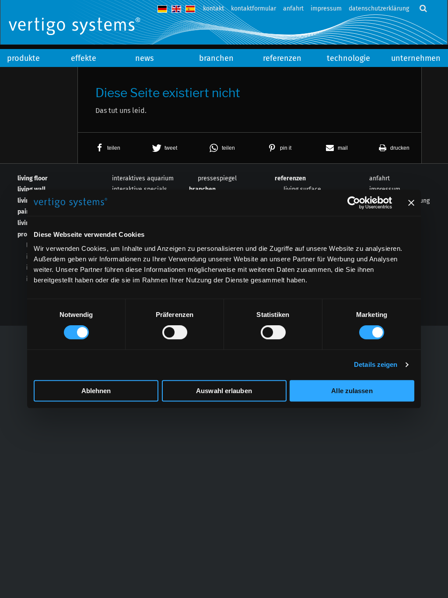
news (144, 58)
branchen (216, 58)
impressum (326, 8)
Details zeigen (375, 364)
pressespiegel (217, 178)
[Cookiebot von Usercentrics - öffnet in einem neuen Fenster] (353, 202)
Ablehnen (96, 390)
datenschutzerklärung (379, 8)
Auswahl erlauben (224, 390)
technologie (348, 58)
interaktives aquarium (143, 178)
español (190, 9)
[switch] (174, 332)
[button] (106, 148)
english (176, 9)
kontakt (213, 8)
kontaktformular (253, 8)
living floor (33, 178)
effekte (83, 58)
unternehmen (416, 58)
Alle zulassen (351, 390)
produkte (23, 58)
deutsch (162, 9)
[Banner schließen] (411, 203)
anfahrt (293, 8)
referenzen (282, 58)
